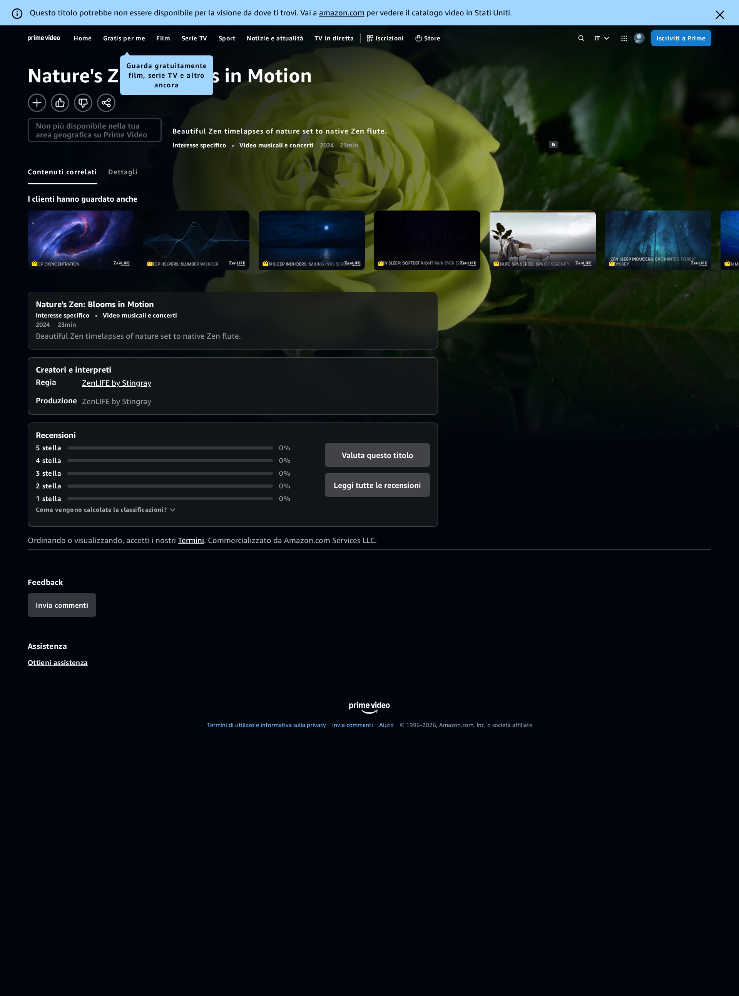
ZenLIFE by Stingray (116, 382)
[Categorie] (624, 38)
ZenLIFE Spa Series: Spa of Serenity (543, 240)
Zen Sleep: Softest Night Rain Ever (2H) (427, 240)
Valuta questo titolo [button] (377, 455)
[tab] (62, 171)
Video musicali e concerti (276, 145)
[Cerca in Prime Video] (581, 38)
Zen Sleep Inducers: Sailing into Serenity (312, 240)
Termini (191, 540)
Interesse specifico (199, 145)
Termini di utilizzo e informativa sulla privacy (266, 724)
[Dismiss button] (720, 14)
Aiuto (386, 724)
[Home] (44, 38)
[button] (106, 509)
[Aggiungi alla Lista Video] (37, 103)
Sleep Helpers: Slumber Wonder (196, 240)
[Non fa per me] (83, 103)
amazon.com (341, 12)
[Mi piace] (60, 103)
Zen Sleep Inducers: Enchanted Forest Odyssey (658, 240)
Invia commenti (352, 724)
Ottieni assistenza (58, 662)
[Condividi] (106, 103)
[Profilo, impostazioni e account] (639, 38)
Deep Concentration (81, 240)
